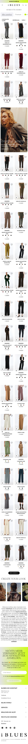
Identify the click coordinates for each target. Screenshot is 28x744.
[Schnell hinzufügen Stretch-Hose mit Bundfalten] (2, 259)
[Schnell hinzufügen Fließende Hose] (2, 456)
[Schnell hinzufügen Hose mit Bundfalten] (2, 315)
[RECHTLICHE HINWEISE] (26, 717)
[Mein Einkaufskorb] (26, 5)
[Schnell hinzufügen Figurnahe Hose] (16, 227)
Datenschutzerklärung (16, 676)
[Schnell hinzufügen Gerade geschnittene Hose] (16, 39)
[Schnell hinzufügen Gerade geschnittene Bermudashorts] (16, 510)
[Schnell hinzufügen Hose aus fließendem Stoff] (2, 510)
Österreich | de (7, 721)
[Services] (26, 707)
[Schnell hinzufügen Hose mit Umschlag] (16, 534)
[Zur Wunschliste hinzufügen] (11, 24)
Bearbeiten (3, 723)
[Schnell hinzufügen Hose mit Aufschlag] (16, 198)
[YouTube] (14, 728)
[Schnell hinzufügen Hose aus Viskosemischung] (2, 39)
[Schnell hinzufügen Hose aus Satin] (2, 483)
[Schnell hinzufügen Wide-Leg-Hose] (16, 315)
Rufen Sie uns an (5, 691)
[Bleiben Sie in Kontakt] (26, 688)
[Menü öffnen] (2, 5)
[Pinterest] (10, 728)
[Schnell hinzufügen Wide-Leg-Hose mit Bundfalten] (16, 97)
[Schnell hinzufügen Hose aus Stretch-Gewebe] (2, 68)
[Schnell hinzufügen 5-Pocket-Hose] (16, 400)
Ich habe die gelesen (15, 676)
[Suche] (23, 5)
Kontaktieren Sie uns (6, 698)
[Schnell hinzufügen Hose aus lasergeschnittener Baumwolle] (2, 432)
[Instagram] (2, 728)
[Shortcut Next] (25, 14)
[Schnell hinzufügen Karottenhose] (2, 559)
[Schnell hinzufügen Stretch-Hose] (16, 429)
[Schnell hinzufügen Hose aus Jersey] (2, 95)
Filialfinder (3, 695)
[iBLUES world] (26, 703)
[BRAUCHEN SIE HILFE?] (26, 712)
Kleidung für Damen (5, 20)
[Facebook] (6, 728)
